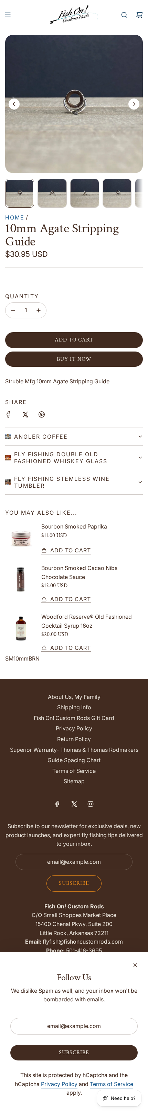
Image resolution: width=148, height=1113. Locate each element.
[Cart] (139, 14)
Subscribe (74, 883)
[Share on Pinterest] (41, 416)
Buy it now (74, 359)
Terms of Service (111, 1084)
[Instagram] (90, 804)
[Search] (124, 14)
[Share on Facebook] (8, 416)
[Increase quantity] (38, 310)
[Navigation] (7, 14)
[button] (14, 104)
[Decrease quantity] (13, 310)
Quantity (22, 296)
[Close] (135, 965)
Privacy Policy (59, 1084)
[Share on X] (25, 416)
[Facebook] (57, 804)
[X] (74, 804)
